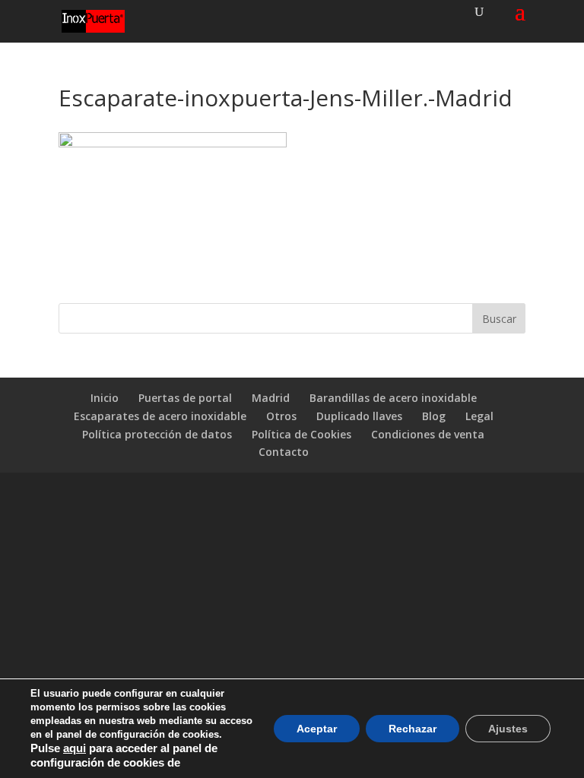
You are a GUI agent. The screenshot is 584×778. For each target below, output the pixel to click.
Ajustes (508, 729)
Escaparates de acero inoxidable (160, 416)
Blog (434, 416)
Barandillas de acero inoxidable (393, 398)
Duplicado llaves (359, 416)
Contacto (284, 451)
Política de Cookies (301, 434)
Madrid (271, 398)
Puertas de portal (185, 398)
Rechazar (412, 729)
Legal (479, 416)
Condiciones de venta (427, 434)
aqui (74, 748)
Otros (281, 416)
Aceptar (317, 729)
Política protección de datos (157, 434)
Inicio (104, 398)
